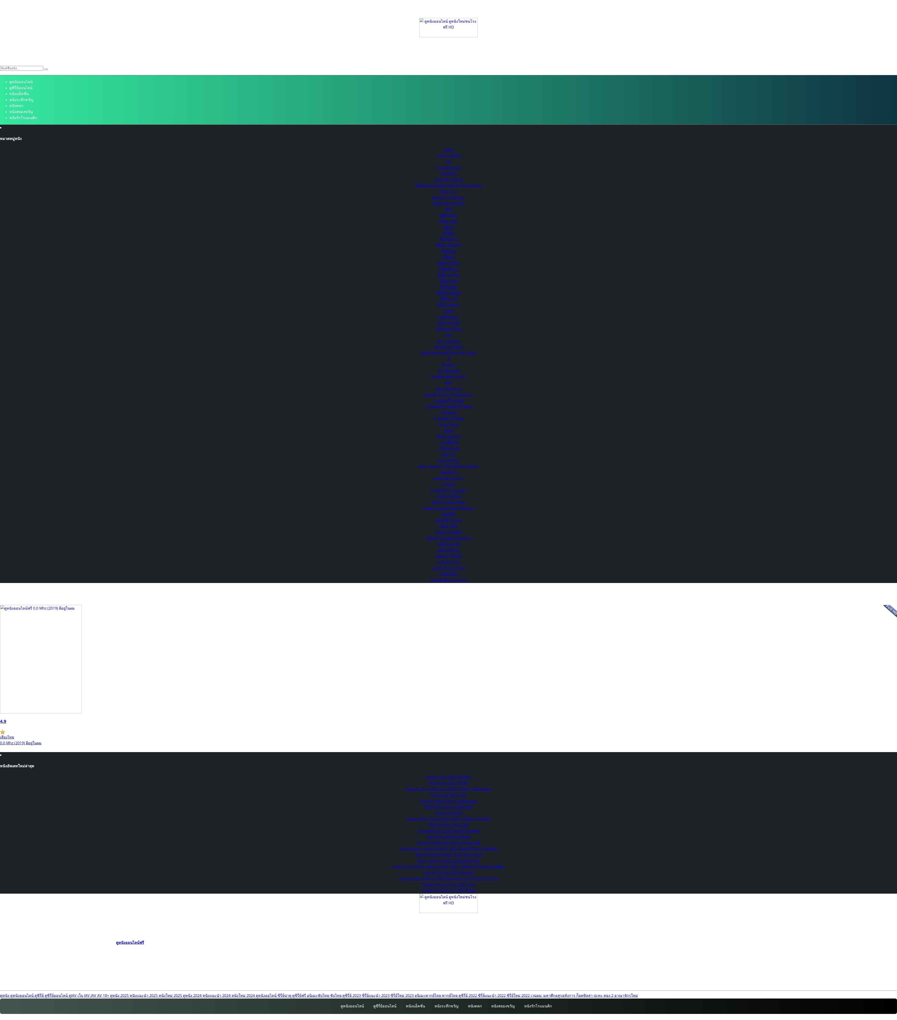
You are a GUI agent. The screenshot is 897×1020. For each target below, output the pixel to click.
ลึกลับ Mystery (448, 436)
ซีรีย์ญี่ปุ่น (448, 251)
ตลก (448, 334)
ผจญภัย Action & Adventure (448, 394)
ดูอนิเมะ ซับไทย (448, 328)
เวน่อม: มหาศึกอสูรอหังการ (553, 995)
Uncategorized (448, 167)
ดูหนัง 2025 (120, 995)
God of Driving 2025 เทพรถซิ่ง (448, 872)
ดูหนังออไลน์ (267, 995)
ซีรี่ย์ (448, 209)
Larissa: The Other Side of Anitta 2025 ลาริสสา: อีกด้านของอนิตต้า (449, 866)
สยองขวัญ (448, 472)
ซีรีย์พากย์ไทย (448, 263)
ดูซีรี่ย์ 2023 (352, 995)
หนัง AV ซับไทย (448, 496)
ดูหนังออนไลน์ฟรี (130, 942)
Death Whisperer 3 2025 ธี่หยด (448, 890)
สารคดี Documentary (448, 490)
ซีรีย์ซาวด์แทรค (448, 245)
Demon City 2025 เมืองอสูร (448, 776)
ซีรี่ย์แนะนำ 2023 (376, 995)
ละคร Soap (448, 424)
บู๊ (448, 358)
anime (448, 149)
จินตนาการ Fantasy (448, 197)
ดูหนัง (5, 995)
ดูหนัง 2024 (193, 995)
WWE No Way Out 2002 (448, 824)
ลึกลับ (448, 430)
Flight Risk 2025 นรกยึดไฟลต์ (448, 806)
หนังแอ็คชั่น (19, 94)
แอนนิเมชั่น (448, 573)
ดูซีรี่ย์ (40, 995)
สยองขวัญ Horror (448, 478)
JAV (94, 995)
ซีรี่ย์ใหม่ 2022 (519, 995)
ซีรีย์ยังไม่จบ (448, 269)
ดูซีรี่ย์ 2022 (468, 995)
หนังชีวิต (448, 514)
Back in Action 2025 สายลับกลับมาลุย (448, 860)
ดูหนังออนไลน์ (21, 82)
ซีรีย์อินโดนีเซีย (448, 292)
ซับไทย (336, 995)
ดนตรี (448, 310)
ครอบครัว (449, 173)
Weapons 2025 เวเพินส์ (448, 782)
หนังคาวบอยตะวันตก (448, 502)
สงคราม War (448, 460)
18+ (106, 995)
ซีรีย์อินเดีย (448, 287)
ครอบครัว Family (448, 179)
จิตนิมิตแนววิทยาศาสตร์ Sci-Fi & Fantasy (448, 185)
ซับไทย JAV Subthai (448, 203)
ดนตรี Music (448, 317)
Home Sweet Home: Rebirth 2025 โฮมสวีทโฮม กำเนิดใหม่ (448, 848)
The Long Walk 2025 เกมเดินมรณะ (449, 800)
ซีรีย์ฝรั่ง (448, 257)
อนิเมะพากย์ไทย (448, 555)
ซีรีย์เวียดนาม (448, 304)
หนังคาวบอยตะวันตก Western (449, 508)
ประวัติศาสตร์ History (448, 376)
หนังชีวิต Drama (448, 520)
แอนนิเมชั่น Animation (448, 580)
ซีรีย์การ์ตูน (448, 221)
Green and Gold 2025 (448, 794)
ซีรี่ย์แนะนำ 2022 (492, 995)
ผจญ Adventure (448, 388)
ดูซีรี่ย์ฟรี (299, 995)
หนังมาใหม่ (448, 526)
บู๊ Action (448, 364)
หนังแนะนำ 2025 (144, 995)
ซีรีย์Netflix (449, 215)
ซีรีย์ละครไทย (448, 274)
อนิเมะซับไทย (449, 550)
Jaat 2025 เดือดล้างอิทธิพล (448, 836)
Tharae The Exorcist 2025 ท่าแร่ (448, 884)
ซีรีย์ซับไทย (448, 239)
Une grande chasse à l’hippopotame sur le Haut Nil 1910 (448, 878)
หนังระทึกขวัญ (21, 100)
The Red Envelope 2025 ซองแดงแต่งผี (448, 842)
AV (100, 995)
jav (448, 161)
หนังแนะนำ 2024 (217, 995)
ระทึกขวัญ (448, 412)
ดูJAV (73, 995)
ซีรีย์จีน (448, 233)
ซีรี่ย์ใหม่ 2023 (403, 995)
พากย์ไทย (450, 995)
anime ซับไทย (448, 155)
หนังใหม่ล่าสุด (448, 544)
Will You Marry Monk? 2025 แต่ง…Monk (448, 854)
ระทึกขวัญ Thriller (448, 418)
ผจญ (448, 382)
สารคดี (448, 484)
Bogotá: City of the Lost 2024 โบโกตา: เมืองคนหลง (448, 788)
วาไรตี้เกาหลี (448, 448)
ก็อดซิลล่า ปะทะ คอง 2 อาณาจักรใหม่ (607, 995)
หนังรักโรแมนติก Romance (448, 538)
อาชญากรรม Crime (448, 567)
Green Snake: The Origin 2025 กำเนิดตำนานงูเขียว (448, 818)
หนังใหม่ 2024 (243, 995)
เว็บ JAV (84, 995)
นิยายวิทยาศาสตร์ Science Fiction (449, 352)
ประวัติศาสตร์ (449, 370)
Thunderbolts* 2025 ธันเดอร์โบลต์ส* (448, 830)
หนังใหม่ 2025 (171, 995)
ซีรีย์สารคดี (448, 281)
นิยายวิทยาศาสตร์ (448, 346)
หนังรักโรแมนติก (23, 118)
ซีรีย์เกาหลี (448, 299)
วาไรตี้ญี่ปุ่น (448, 442)
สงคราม (448, 454)
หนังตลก (16, 106)
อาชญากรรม (448, 562)
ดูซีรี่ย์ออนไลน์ (20, 88)
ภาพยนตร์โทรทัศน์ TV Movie (448, 406)
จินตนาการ (448, 191)
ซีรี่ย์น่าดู (285, 995)
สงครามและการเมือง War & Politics (448, 466)
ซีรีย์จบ (448, 227)
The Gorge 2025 (449, 812)
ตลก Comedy (448, 340)
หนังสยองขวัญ (21, 112)
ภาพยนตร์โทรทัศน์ (448, 400)
